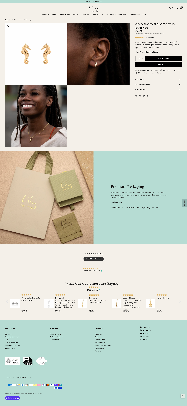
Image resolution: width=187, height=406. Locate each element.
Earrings (122, 14)
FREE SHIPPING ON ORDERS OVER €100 (93, 2)
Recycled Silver (10, 348)
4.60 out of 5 (98, 268)
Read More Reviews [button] (93, 259)
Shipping (146, 33)
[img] (93, 287)
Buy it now (159, 64)
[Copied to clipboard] (148, 96)
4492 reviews (92, 290)
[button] (140, 38)
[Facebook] (136, 96)
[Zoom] (63, 27)
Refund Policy (100, 340)
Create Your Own (137, 14)
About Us (98, 334)
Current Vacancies (11, 342)
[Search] (173, 7)
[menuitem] (45, 14)
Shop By (85, 14)
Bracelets (97, 14)
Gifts (54, 14)
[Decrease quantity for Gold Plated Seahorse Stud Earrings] (136, 58)
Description (140, 79)
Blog (96, 337)
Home (6, 20)
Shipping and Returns (12, 337)
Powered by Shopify (36, 393)
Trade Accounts (56, 334)
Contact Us (9, 334)
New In (75, 14)
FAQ (6, 340)
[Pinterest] (140, 96)
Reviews (98, 351)
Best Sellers (65, 14)
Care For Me (140, 89)
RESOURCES (10, 328)
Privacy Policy (100, 348)
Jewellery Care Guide (12, 345)
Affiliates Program (56, 337)
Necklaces (110, 14)
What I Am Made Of (143, 84)
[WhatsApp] (144, 96)
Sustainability (100, 342)
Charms (44, 14)
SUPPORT (54, 328)
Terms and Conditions (103, 345)
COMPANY (99, 328)
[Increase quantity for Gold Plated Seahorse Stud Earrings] (142, 58)
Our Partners (54, 340)
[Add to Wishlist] (8, 26)
